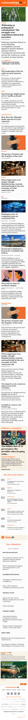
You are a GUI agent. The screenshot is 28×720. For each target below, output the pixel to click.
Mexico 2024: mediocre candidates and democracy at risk (13, 587)
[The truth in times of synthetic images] (13, 275)
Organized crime (6, 114)
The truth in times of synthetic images (10, 284)
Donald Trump (10, 496)
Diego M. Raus (5, 75)
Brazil (3, 91)
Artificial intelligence (8, 457)
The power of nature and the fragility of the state (12, 155)
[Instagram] (12, 693)
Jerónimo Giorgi (5, 469)
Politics (9, 478)
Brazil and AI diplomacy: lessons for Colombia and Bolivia (12, 251)
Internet (4, 151)
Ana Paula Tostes (8, 593)
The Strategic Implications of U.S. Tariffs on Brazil (13, 95)
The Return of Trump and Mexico (16, 527)
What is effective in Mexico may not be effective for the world (15, 512)
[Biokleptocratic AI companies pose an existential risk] (13, 206)
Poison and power (8, 606)
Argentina (9, 487)
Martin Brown (5, 98)
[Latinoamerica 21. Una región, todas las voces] (12, 687)
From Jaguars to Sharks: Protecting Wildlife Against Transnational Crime (12, 645)
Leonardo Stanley (9, 611)
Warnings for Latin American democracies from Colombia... (13, 386)
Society (3, 23)
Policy (3, 69)
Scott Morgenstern (12, 503)
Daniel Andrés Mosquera (7, 288)
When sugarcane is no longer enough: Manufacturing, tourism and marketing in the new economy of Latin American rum (12, 185)
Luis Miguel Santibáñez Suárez (14, 529)
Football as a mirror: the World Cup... (11, 406)
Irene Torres (4, 221)
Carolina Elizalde (5, 158)
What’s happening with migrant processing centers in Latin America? (12, 567)
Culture (3, 177)
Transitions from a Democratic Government (15, 482)
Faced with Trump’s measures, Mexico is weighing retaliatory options (15, 500)
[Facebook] (8, 693)
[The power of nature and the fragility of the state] (13, 142)
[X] (19, 693)
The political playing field (14, 520)
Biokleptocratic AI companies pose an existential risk (9, 216)
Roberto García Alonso (7, 255)
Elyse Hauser (12, 221)
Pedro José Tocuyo (6, 192)
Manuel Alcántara (12, 521)
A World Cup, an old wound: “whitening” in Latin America (11, 63)
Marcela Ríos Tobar (6, 389)
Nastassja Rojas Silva (10, 552)
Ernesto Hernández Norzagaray (15, 514)
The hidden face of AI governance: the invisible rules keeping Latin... (13, 450)
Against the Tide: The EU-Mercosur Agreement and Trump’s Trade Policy (13, 599)
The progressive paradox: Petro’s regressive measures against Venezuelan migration (13, 559)
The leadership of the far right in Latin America (12, 72)
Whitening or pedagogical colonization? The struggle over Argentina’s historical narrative (12, 31)
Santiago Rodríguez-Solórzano (9, 408)
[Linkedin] (15, 693)
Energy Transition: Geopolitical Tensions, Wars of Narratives (12, 627)
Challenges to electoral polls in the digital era (12, 580)
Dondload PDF (3, 679)
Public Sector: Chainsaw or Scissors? (14, 491)
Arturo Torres (5, 123)
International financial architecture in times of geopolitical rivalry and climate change (12, 618)
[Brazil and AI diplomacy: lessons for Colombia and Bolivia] (13, 241)
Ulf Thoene (17, 255)
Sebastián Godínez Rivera (13, 484)
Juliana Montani (11, 493)
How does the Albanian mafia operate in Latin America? (11, 119)
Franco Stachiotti (5, 39)
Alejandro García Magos (11, 574)
